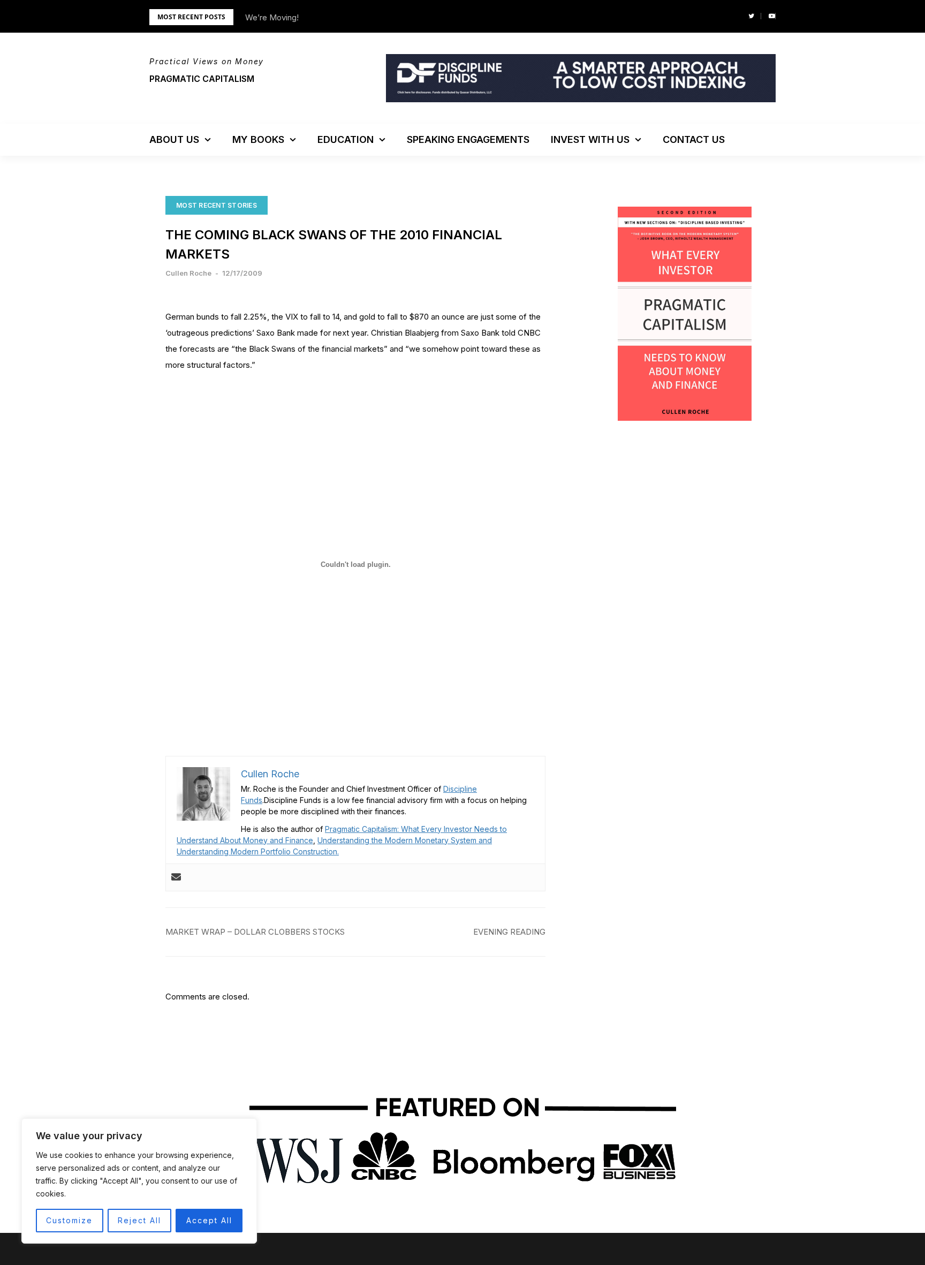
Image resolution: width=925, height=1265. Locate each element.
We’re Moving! (272, 17)
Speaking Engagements (468, 139)
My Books (258, 139)
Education (345, 139)
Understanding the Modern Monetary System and (404, 840)
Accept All (209, 1220)
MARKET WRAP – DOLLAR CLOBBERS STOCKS (255, 932)
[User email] (176, 877)
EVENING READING (509, 932)
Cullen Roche (188, 273)
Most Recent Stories (216, 205)
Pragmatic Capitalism (201, 78)
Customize (69, 1220)
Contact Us (694, 139)
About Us (174, 139)
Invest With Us (590, 139)
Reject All (139, 1220)
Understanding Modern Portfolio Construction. (258, 851)
